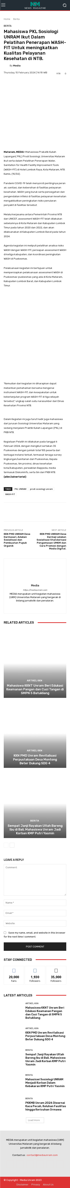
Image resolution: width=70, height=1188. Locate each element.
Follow (35, 968)
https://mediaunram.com (35, 590)
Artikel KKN (34, 680)
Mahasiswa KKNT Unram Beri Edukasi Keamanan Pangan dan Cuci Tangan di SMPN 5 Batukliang (35, 689)
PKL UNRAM (20, 489)
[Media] (7, 65)
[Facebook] (10, 1164)
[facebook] (28, 606)
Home (7, 19)
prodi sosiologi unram (41, 489)
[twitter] (41, 606)
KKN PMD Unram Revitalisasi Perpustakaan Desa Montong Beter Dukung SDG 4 (35, 759)
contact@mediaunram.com (42, 1155)
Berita (16, 19)
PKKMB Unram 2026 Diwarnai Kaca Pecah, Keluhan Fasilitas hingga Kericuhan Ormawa (45, 1106)
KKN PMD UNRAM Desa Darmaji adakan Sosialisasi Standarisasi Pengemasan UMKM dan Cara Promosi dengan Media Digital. (51, 541)
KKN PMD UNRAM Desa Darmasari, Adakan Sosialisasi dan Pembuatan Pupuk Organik (17, 540)
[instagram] (35, 606)
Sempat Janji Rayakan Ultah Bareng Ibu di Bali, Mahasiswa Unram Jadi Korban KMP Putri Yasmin (35, 829)
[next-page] (12, 845)
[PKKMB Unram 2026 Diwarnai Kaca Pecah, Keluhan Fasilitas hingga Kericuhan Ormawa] (13, 1104)
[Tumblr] (50, 1164)
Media (17, 65)
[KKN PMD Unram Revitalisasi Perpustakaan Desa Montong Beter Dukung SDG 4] (35, 733)
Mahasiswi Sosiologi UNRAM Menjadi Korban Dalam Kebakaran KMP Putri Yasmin (45, 1083)
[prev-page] (6, 845)
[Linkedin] (30, 1164)
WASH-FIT (10, 494)
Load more (34, 1120)
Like (14, 968)
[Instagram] (20, 1164)
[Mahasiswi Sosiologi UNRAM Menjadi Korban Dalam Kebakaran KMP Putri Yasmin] (13, 1080)
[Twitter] (59, 1164)
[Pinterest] (40, 1164)
